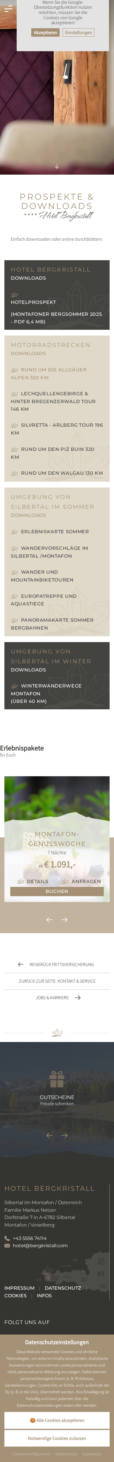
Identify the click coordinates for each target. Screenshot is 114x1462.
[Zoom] (57, 87)
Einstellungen (78, 32)
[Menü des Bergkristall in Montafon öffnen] (8, 9)
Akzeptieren (45, 32)
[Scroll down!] (57, 161)
